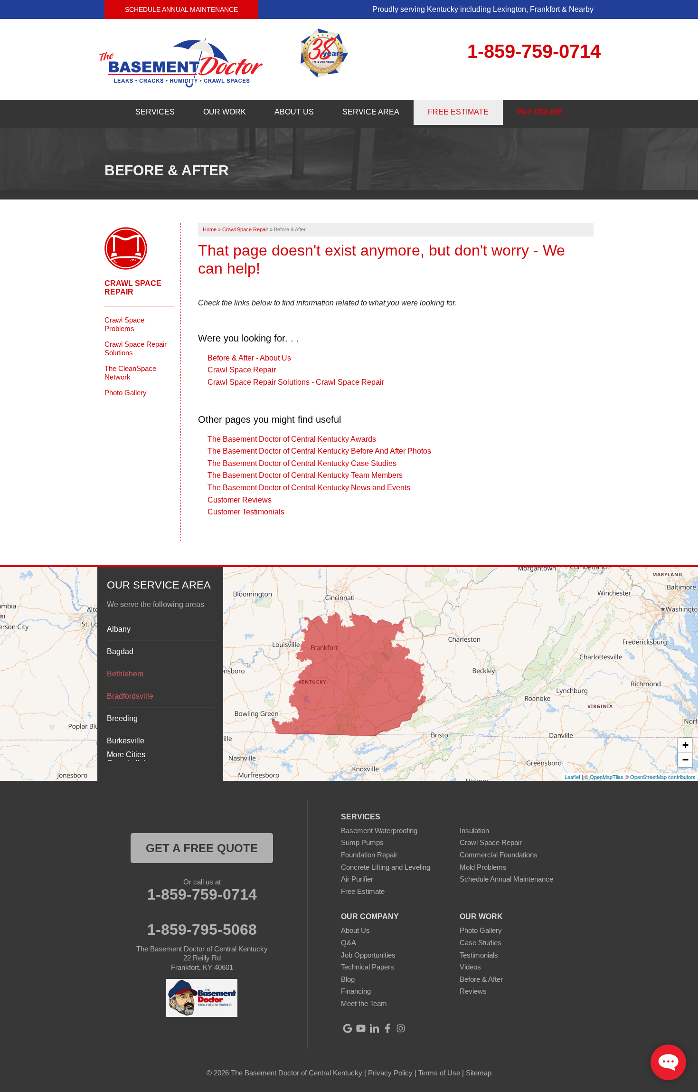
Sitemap (478, 1073)
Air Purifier (357, 879)
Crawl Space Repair (242, 370)
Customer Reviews (240, 500)
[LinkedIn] (374, 1028)
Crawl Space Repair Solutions (135, 348)
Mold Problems (483, 867)
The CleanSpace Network (130, 372)
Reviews (473, 991)
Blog (348, 979)
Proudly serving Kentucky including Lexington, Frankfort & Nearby (483, 9)
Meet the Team (364, 1003)
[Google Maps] (347, 1028)
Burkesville (125, 741)
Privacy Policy (390, 1073)
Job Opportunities (368, 955)
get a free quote (202, 848)
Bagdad (120, 651)
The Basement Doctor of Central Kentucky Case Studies (302, 463)
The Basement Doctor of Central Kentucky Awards (292, 439)
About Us (355, 930)
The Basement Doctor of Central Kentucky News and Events (309, 488)
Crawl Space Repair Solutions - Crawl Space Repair (296, 382)
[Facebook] (387, 1028)
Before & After (481, 979)
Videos (470, 967)
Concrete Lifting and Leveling (385, 867)
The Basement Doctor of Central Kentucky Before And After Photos (319, 451)
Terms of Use (439, 1073)
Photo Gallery (125, 393)
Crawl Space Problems (124, 324)
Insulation (474, 830)
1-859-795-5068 (202, 929)
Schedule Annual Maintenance (181, 9)
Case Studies (480, 943)
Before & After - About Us (249, 358)
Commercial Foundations (499, 855)
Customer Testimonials (246, 512)
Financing (356, 991)
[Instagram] (400, 1028)
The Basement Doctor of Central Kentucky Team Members (305, 475)
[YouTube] (361, 1028)
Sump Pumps (362, 842)
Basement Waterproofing (379, 830)
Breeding (122, 718)
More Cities (126, 754)
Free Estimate (363, 891)
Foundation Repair (369, 855)
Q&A (348, 943)
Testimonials (479, 955)
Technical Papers (367, 967)
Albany (119, 629)
